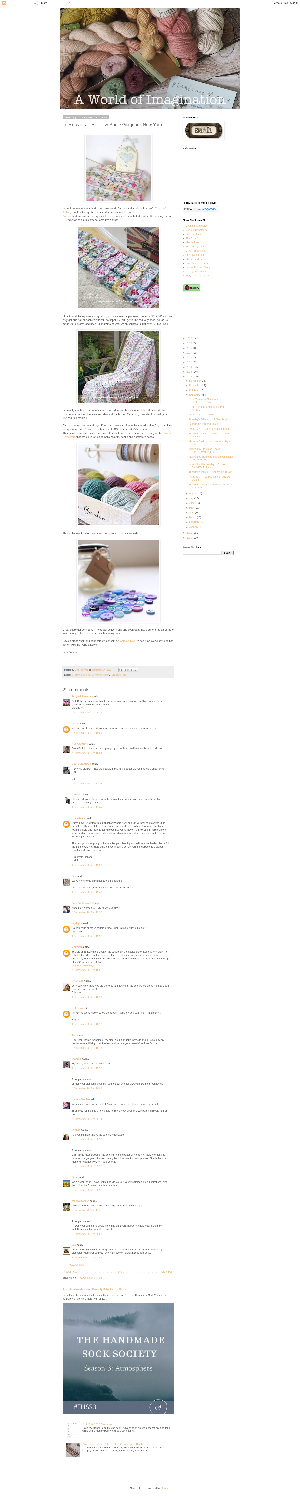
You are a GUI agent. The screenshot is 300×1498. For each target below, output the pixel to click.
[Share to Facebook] (132, 670)
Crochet (76, 675)
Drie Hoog (77, 981)
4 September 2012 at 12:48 (87, 892)
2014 (189, 367)
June (192, 503)
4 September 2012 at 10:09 (87, 732)
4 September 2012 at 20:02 (87, 1088)
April (192, 512)
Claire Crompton (81, 764)
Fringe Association (196, 254)
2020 (189, 338)
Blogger (165, 1488)
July (191, 498)
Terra (75, 1035)
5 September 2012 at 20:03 (87, 1234)
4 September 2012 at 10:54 (87, 753)
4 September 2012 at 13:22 (87, 912)
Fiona (75, 1177)
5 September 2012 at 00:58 (87, 1139)
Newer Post (70, 1271)
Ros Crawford (80, 743)
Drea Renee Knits (196, 250)
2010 (189, 537)
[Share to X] (128, 670)
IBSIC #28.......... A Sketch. (203, 414)
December (195, 380)
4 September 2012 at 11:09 (87, 783)
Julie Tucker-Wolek (83, 903)
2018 (189, 348)
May (191, 507)
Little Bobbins (193, 234)
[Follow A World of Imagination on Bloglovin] (200, 211)
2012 (189, 376)
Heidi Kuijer (78, 818)
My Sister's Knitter (195, 259)
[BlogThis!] (124, 670)
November (195, 385)
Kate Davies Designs (197, 263)
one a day (86, 675)
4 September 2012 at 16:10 (87, 997)
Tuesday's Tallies (119, 675)
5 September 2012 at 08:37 (87, 1190)
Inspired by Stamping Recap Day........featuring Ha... (204, 450)
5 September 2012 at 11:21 (87, 1210)
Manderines (192, 242)
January (194, 526)
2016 (189, 357)
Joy (74, 1245)
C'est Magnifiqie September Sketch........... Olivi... (204, 400)
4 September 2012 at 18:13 (87, 1047)
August (193, 493)
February (194, 522)
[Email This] (120, 670)
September (195, 395)
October (194, 390)
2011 (189, 532)
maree (75, 723)
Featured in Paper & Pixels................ (208, 424)
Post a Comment (77, 1264)
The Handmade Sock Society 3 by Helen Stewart (96, 1289)
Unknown (77, 947)
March (193, 517)
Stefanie (76, 1058)
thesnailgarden (80, 1201)
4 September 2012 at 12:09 (87, 865)
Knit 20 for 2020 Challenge (97, 1424)
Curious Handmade (197, 230)
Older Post (167, 1271)
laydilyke (77, 923)
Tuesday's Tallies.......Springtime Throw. (210, 472)
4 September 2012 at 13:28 (87, 936)
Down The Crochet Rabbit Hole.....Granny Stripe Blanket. (113, 1444)
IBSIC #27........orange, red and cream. (210, 428)
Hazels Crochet (81, 1099)
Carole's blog (127, 640)
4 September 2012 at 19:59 (87, 1068)
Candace (77, 794)
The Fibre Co (193, 238)
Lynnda (76, 1130)
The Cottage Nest (195, 246)
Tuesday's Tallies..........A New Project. (209, 419)
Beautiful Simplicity (196, 225)
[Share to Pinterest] (136, 670)
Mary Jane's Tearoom (197, 275)
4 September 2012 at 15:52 (87, 970)
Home (119, 1271)
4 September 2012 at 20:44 (87, 1119)
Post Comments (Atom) (90, 1277)
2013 (189, 371)
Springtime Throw (100, 675)
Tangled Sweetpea (82, 696)
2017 (189, 352)
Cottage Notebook (196, 271)
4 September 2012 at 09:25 (87, 712)
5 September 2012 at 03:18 (87, 1166)
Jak (74, 876)
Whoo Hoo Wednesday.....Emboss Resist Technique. (207, 466)
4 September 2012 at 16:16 (87, 1024)
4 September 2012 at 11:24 (87, 807)
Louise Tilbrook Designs (199, 267)
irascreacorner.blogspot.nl (86, 965)
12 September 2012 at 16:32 (87, 1257)
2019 (189, 343)
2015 (189, 362)
